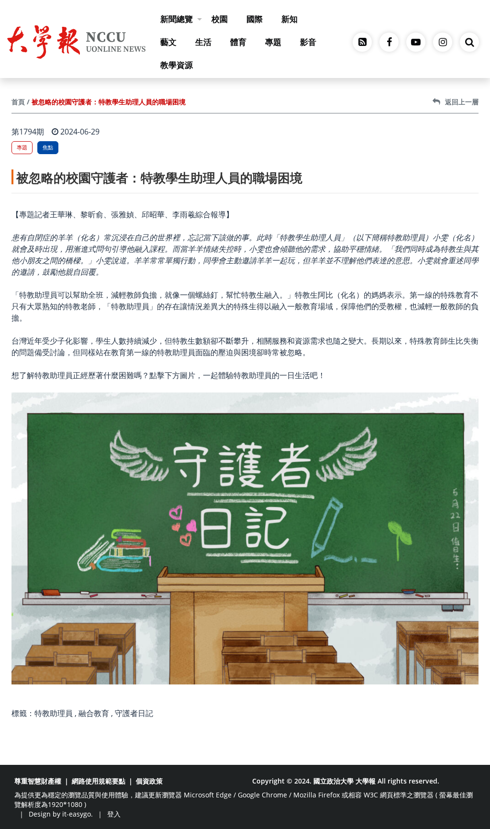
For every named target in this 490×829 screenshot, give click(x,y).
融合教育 (93, 713)
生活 (203, 41)
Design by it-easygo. (61, 813)
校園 (220, 18)
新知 (289, 18)
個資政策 (149, 780)
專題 (273, 41)
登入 (114, 813)
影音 (308, 41)
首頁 (18, 101)
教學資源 (176, 64)
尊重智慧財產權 (37, 780)
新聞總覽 (176, 18)
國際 (254, 18)
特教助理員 (53, 713)
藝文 (168, 41)
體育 (238, 41)
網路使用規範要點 (98, 780)
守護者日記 (134, 713)
